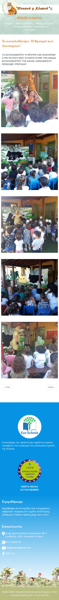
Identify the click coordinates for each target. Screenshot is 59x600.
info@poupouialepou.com (18, 547)
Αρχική (8, 23)
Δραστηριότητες (24, 23)
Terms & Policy (42, 595)
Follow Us (10, 553)
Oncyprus (46, 592)
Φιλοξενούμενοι (44, 23)
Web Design (32, 592)
